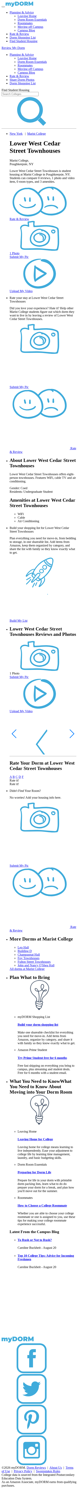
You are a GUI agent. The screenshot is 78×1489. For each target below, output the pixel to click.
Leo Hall (23, 947)
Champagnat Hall (29, 954)
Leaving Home (27, 16)
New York (16, 133)
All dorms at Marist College (27, 969)
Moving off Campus (30, 26)
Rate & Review (19, 34)
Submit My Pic (19, 257)
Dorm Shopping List (23, 37)
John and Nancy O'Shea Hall (36, 965)
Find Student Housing (23, 41)
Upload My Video (21, 291)
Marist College (36, 133)
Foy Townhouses (28, 958)
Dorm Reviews (36, 1467)
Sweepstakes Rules (48, 1471)
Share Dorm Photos (22, 79)
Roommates (25, 23)
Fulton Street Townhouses (34, 961)
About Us (55, 1467)
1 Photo (14, 253)
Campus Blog (26, 30)
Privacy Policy (23, 1471)
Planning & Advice (22, 12)
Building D (25, 951)
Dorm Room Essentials (32, 19)
